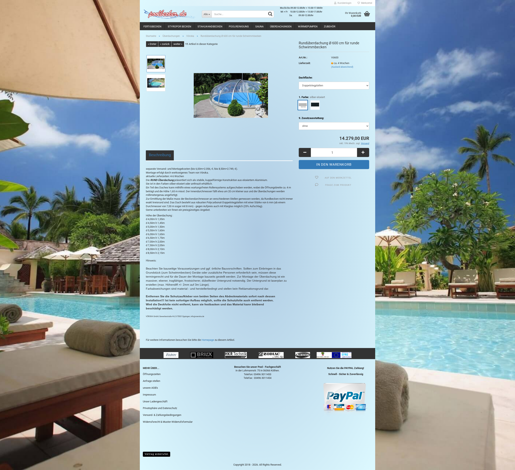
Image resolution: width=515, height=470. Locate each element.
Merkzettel (366, 3)
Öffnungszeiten (152, 374)
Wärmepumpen (307, 26)
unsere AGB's (150, 387)
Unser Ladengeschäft (155, 401)
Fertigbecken (152, 26)
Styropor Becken (179, 26)
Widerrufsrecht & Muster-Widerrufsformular (168, 421)
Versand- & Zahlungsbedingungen (162, 414)
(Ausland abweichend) (342, 67)
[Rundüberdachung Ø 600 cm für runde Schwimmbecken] (231, 92)
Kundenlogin (343, 3)
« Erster (152, 43)
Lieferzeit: (305, 63)
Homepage (208, 339)
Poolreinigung (239, 26)
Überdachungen (280, 26)
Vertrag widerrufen (156, 454)
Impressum (149, 394)
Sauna (259, 26)
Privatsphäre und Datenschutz (160, 408)
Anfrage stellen (151, 380)
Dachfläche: (306, 77)
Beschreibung (160, 155)
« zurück (165, 43)
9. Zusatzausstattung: (311, 118)
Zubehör (329, 26)
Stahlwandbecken (210, 26)
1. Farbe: (312, 97)
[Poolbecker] (169, 14)
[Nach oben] (504, 464)
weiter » (177, 43)
